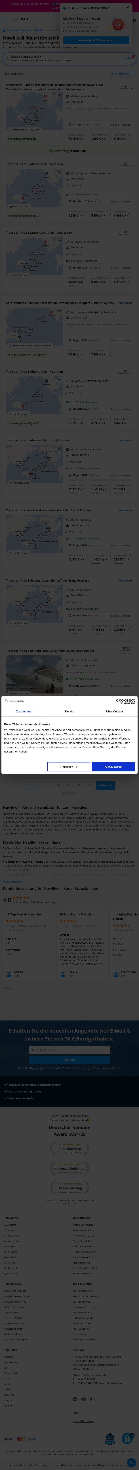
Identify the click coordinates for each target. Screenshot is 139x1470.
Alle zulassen (113, 766)
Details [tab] (69, 711)
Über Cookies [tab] (115, 711)
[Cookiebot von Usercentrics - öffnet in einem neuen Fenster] (119, 701)
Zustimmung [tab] (24, 711)
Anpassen (66, 766)
